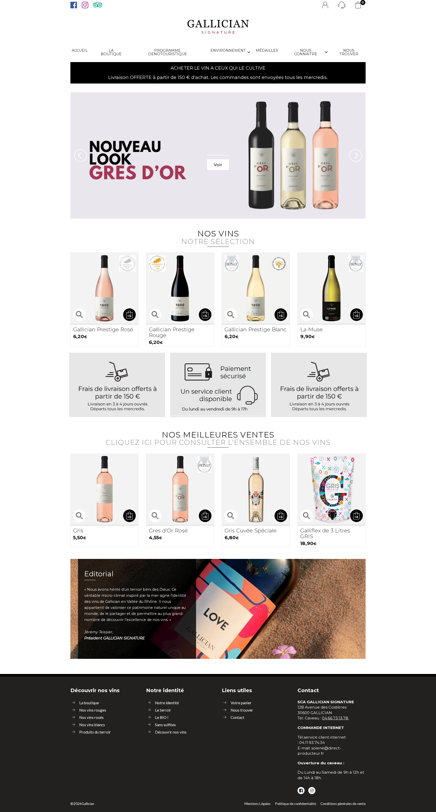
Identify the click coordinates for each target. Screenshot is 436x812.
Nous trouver (348, 52)
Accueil (80, 50)
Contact (237, 717)
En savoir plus (117, 405)
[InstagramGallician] (85, 5)
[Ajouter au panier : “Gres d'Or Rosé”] (205, 515)
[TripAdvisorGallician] (97, 5)
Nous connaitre (305, 52)
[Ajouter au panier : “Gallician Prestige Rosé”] (129, 314)
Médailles (267, 50)
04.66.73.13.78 (335, 718)
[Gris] (104, 489)
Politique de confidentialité (295, 804)
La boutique (111, 52)
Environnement (228, 50)
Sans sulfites (165, 724)
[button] (80, 155)
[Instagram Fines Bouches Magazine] (311, 790)
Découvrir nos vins (170, 732)
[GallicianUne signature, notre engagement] (218, 25)
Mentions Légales (257, 804)
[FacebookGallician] (73, 5)
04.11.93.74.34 (312, 742)
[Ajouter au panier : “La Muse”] (356, 314)
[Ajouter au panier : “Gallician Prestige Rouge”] (205, 314)
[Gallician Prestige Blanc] (256, 288)
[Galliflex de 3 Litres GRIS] (331, 489)
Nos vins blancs (92, 724)
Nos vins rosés (91, 717)
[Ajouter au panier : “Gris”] (129, 515)
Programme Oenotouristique (167, 52)
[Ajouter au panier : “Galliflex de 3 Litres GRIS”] (356, 515)
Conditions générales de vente (343, 804)
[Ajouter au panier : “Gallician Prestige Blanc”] (281, 314)
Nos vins (218, 237)
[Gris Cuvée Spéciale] (256, 489)
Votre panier (241, 702)
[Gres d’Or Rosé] (180, 489)
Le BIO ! (162, 717)
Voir (218, 164)
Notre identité (167, 702)
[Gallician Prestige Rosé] (104, 288)
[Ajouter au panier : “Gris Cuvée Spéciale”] (281, 515)
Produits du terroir (95, 732)
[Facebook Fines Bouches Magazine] (301, 790)
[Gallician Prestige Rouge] (180, 288)
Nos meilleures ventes (218, 438)
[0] (358, 5)
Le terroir (163, 710)
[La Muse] (331, 288)
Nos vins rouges (92, 710)
